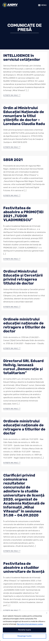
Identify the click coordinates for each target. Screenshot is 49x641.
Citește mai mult (11, 95)
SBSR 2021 (13, 160)
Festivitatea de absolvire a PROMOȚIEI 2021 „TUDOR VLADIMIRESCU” (23, 214)
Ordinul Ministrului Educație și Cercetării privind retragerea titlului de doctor (23, 277)
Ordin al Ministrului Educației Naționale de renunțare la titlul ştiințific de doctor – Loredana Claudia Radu (24, 116)
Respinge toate (24, 636)
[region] (24, 626)
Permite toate (24, 630)
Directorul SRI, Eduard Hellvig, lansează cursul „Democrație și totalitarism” (23, 367)
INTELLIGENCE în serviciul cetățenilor (21, 57)
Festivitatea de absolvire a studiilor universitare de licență (23, 567)
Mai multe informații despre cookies (30, 624)
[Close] (46, 613)
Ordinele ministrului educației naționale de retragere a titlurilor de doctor (24, 325)
